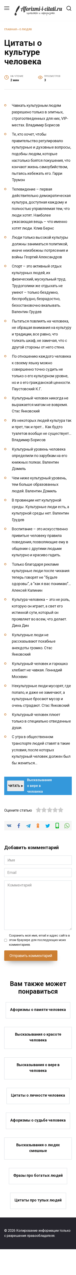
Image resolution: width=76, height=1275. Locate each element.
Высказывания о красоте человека (38, 1037)
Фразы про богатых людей (38, 1175)
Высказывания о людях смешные (38, 1148)
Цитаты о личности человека (38, 1095)
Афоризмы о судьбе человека (38, 1120)
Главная (10, 29)
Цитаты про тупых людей (38, 1200)
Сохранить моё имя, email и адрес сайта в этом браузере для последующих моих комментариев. (39, 940)
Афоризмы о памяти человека (38, 1009)
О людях (25, 29)
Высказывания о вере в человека (38, 1067)
